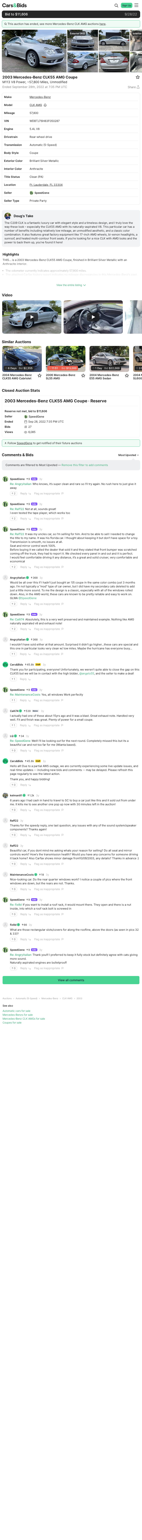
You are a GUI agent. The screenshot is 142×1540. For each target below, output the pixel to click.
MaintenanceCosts (22, 874)
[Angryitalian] (5, 577)
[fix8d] (5, 925)
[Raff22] (5, 820)
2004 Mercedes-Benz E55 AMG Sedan (104, 376)
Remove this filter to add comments (85, 465)
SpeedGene (42, 192)
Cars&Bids (16, 664)
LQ (11, 736)
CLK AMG (36, 105)
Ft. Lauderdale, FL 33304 (46, 185)
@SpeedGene (27, 598)
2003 (79, 998)
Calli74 (14, 710)
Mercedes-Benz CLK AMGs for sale (24, 1018)
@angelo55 (86, 673)
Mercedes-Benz (40, 97)
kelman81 (16, 795)
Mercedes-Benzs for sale (18, 1014)
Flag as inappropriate (47, 493)
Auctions (7, 998)
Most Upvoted (127, 455)
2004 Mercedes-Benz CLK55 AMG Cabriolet (17, 376)
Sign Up (126, 5)
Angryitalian (18, 577)
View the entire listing (69, 285)
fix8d (13, 924)
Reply (23, 493)
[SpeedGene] (31, 193)
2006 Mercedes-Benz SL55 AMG (60, 376)
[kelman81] (5, 795)
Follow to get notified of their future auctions (45, 443)
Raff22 (14, 820)
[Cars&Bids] (5, 664)
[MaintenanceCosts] (5, 874)
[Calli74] (5, 711)
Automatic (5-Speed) (26, 998)
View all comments (71, 980)
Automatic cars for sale (16, 1010)
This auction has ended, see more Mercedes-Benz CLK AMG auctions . (57, 24)
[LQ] (5, 736)
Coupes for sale (12, 1022)
